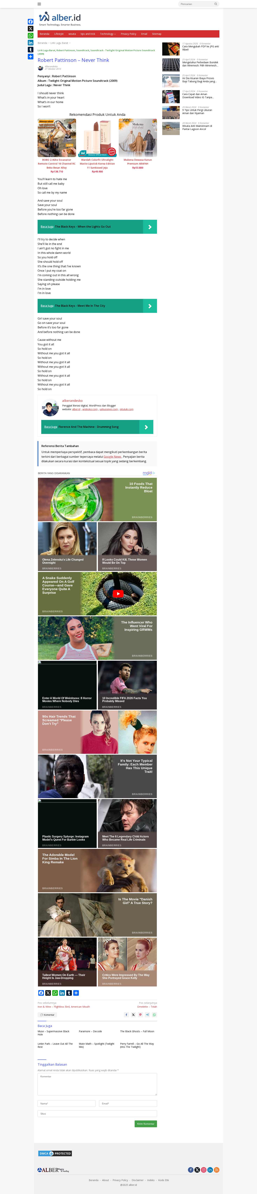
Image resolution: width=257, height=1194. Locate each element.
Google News (113, 457)
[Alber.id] (60, 18)
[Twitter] (197, 1170)
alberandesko (51, 66)
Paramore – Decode (90, 1031)
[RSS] (216, 1170)
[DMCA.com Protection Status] (55, 1153)
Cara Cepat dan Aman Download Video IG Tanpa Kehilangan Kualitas (197, 96)
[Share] (30, 56)
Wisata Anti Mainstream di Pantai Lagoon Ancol (197, 127)
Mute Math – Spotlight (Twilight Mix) (96, 1045)
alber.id (76, 409)
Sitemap (156, 33)
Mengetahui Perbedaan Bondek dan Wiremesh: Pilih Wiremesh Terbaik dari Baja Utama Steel (200, 64)
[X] (30, 28)
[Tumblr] (30, 49)
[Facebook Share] (126, 1014)
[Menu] (40, 4)
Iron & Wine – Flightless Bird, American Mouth (64, 1004)
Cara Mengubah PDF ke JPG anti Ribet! (200, 48)
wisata (72, 33)
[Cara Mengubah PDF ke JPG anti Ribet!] (171, 49)
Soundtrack (82, 50)
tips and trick (88, 33)
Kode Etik (163, 1180)
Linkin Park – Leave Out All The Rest (55, 1045)
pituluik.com (126, 409)
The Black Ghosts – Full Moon (137, 1031)
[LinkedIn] (30, 42)
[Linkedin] (210, 1170)
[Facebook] (30, 21)
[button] (215, 4)
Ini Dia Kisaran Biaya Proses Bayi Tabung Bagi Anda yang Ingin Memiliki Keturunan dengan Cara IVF (200, 80)
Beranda (44, 33)
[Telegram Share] (147, 1014)
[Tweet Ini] (133, 1014)
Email (144, 33)
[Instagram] (203, 1170)
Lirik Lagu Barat (46, 50)
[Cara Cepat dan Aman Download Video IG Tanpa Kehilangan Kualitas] (171, 96)
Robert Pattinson (65, 50)
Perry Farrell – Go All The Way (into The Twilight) (137, 1045)
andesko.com (90, 409)
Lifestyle (59, 33)
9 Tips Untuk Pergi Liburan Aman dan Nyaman (197, 111)
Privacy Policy (128, 33)
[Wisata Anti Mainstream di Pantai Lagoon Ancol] (171, 128)
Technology (106, 33)
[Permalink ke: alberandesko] (40, 67)
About (105, 1180)
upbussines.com (109, 409)
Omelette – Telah (147, 1004)
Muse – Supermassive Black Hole (53, 1033)
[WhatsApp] (30, 35)
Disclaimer (138, 1180)
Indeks (151, 1180)
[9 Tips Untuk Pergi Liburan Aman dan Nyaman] (171, 112)
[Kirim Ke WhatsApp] (154, 1014)
